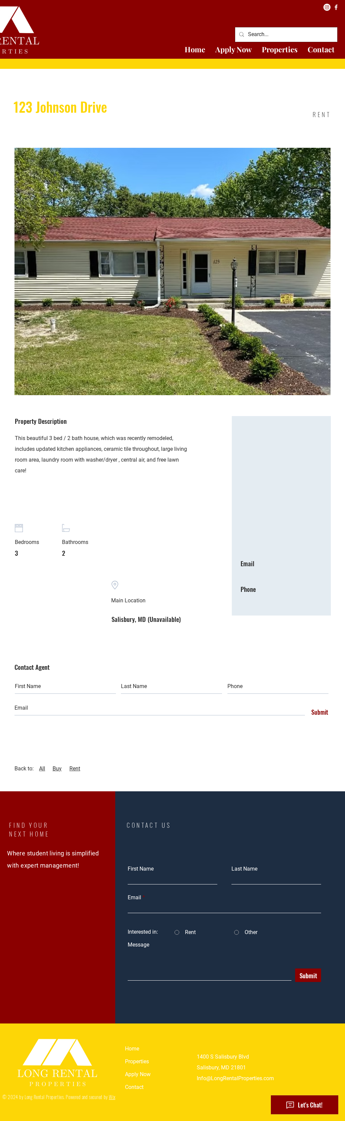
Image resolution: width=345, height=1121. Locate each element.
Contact (134, 1087)
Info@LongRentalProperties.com (235, 1078)
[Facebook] (336, 7)
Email (134, 897)
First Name (141, 869)
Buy (57, 768)
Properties (137, 1061)
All (42, 768)
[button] (280, 49)
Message (138, 945)
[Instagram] (327, 7)
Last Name (244, 869)
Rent (74, 768)
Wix (112, 1096)
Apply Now (138, 1074)
